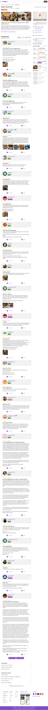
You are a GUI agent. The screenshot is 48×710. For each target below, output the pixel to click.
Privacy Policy (14, 707)
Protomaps (38, 19)
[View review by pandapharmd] (5, 520)
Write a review (39, 62)
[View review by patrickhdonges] (5, 398)
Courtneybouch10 (11, 287)
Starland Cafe (42, 52)
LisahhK (9, 314)
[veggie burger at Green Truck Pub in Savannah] (5, 147)
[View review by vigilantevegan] (5, 382)
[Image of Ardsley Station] (35, 49)
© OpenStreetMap (42, 19)
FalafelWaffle (10, 197)
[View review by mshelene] (5, 75)
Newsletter (5, 700)
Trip (40, 7)
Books (16, 696)
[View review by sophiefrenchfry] (5, 417)
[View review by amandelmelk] (5, 43)
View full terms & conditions (6, 682)
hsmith (9, 172)
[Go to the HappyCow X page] (38, 694)
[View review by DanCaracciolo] (5, 157)
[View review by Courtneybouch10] (5, 288)
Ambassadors (5, 695)
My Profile (4, 693)
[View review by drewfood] (5, 95)
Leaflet (35, 19)
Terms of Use (20, 707)
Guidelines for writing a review (6, 667)
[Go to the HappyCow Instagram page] (42, 694)
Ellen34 (9, 243)
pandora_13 (8, 38)
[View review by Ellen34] (5, 245)
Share (36, 7)
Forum (4, 698)
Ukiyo (40, 66)
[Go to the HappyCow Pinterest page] (40, 694)
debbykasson (10, 560)
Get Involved (5, 702)
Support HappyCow (33, 707)
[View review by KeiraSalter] (5, 112)
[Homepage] (5, 1)
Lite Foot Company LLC (43, 61)
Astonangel (10, 575)
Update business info (39, 41)
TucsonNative (10, 435)
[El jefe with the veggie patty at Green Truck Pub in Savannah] (5, 214)
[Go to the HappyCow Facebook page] (33, 694)
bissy (9, 223)
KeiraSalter (10, 111)
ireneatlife (10, 331)
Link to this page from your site (6, 678)
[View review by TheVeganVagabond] (5, 540)
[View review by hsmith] (5, 173)
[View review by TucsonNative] (5, 436)
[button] (40, 15)
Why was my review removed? (6, 665)
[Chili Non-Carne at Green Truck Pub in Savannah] (5, 305)
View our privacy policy (5, 669)
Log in (45, 1)
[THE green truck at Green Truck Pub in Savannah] (27, 147)
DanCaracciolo (11, 156)
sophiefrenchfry (11, 415)
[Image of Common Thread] (35, 58)
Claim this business (4, 674)
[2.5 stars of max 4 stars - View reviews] (40, 58)
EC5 (8, 265)
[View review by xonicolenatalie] (5, 473)
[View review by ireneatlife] (5, 333)
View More (45, 70)
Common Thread (42, 57)
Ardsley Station (42, 48)
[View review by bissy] (5, 224)
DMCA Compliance (25, 707)
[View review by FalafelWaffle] (5, 198)
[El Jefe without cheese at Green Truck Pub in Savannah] (10, 305)
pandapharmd (10, 519)
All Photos (27, 20)
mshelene (9, 73)
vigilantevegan (11, 380)
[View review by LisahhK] (5, 316)
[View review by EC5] (5, 266)
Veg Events (5, 697)
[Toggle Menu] (1, 2)
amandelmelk (10, 41)
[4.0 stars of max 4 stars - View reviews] (3, 8)
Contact (11, 695)
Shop (16, 691)
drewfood (10, 94)
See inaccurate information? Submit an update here (10, 676)
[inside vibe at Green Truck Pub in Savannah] (10, 147)
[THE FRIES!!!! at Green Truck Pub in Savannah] (21, 147)
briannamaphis (11, 129)
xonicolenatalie (11, 472)
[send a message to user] (13, 41)
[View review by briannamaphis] (5, 131)
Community (6, 691)
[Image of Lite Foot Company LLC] (35, 63)
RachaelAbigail (10, 361)
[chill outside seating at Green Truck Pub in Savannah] (16, 147)
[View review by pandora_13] (5, 596)
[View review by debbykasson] (5, 562)
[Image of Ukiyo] (35, 67)
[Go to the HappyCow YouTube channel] (36, 694)
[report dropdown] (30, 41)
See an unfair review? (5, 680)
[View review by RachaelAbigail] (5, 363)
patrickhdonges (11, 397)
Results (26, 37)
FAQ (10, 693)
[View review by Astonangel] (5, 577)
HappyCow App (24, 691)
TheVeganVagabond (12, 539)
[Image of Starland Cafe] (35, 54)
